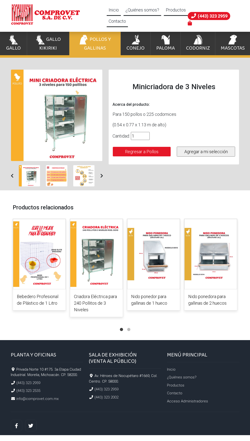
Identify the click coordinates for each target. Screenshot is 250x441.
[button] (12, 175)
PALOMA (165, 48)
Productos (176, 9)
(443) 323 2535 (28, 390)
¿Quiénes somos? (142, 9)
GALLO (13, 48)
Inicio (114, 9)
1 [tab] (121, 324)
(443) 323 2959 (28, 383)
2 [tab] (128, 324)
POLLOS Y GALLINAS (97, 43)
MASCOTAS (233, 48)
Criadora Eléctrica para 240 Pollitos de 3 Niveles (95, 303)
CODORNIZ (198, 48)
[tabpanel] (39, 265)
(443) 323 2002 (106, 397)
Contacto (117, 21)
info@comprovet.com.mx (37, 399)
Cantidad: (121, 136)
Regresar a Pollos (141, 151)
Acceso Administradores (187, 401)
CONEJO (135, 48)
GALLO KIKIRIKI (50, 43)
